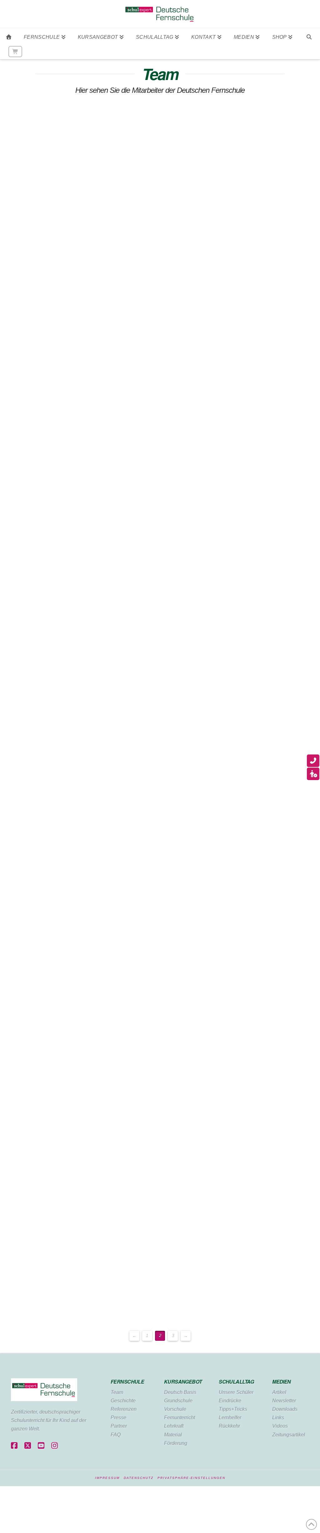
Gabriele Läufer (42, 1076)
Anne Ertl (31, 208)
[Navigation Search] (308, 36)
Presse (118, 1417)
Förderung (175, 1443)
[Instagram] (54, 1446)
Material (173, 1434)
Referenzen (124, 1409)
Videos (280, 1426)
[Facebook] (14, 1446)
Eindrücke (230, 1400)
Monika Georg (40, 365)
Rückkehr (229, 1426)
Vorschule (175, 1409)
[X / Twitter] (27, 1446)
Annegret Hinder (44, 576)
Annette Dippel (41, 119)
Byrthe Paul (35, 1207)
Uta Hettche (36, 479)
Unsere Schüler (236, 1392)
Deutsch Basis (180, 1392)
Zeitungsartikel (288, 1434)
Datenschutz (138, 1478)
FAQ (116, 1434)
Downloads (285, 1409)
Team (117, 1392)
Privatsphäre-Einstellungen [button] (191, 1478)
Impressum (107, 1478)
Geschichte (123, 1400)
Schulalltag (236, 1381)
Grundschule (178, 1400)
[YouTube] (41, 1446)
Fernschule (127, 1381)
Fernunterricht (179, 1417)
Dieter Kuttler (38, 970)
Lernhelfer (230, 1417)
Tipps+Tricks (233, 1409)
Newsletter (284, 1400)
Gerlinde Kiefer (41, 745)
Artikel (279, 1392)
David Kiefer (36, 690)
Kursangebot (183, 1381)
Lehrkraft (173, 1426)
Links (278, 1417)
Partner (119, 1426)
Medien (281, 1381)
